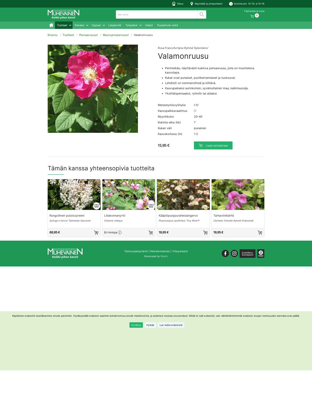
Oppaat (96, 25)
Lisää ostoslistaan (217, 145)
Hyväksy (136, 325)
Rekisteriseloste (160, 251)
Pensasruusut (88, 35)
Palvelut (79, 25)
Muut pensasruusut (116, 35)
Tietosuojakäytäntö (136, 251)
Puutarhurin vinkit (167, 25)
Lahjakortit (114, 25)
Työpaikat (131, 25)
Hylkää (150, 325)
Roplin (164, 256)
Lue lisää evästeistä (171, 325)
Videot (149, 25)
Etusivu (51, 25)
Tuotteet (62, 25)
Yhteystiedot (180, 251)
